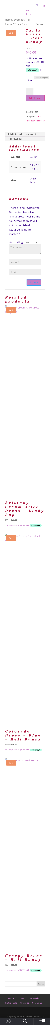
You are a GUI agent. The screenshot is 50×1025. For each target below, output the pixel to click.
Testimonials (11, 1003)
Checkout (24, 1003)
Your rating (17, 242)
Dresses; (19, 19)
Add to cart (35, 98)
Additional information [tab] (23, 134)
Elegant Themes (24, 1016)
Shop (23, 998)
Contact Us (37, 1003)
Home (8, 19)
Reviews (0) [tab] (15, 138)
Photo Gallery (34, 998)
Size (29, 80)
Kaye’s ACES (12, 998)
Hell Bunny (30, 121)
